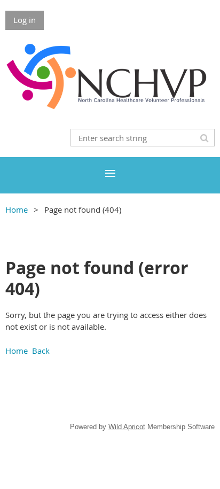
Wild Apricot (126, 427)
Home (16, 209)
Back (41, 350)
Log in (24, 19)
